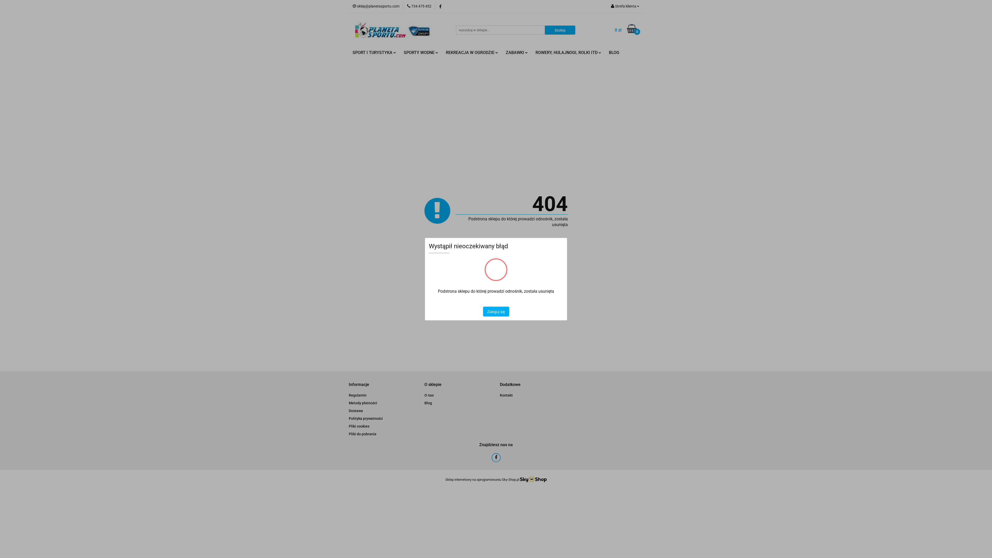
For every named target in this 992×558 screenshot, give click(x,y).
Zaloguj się (496, 311)
